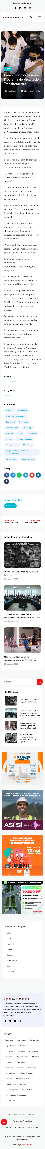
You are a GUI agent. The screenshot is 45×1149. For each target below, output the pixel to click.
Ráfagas (23, 1084)
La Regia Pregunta (26, 1073)
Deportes (11, 955)
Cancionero (21, 1062)
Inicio (9, 933)
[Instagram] (30, 8)
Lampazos (32, 433)
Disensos (32, 1068)
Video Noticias (28, 1090)
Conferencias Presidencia (16, 1095)
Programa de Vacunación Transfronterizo (17, 452)
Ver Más (10, 505)
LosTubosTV (12, 971)
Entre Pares (10, 1073)
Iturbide (9, 433)
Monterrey (27, 445)
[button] (31, 17)
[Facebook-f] (15, 8)
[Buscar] (40, 682)
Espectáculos (12, 960)
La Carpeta (10, 1051)
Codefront (10, 422)
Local (8, 69)
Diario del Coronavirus (15, 1068)
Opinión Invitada (23, 1079)
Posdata (21, 1051)
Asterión (9, 1062)
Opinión (10, 966)
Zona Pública (11, 1084)
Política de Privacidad (22, 1121)
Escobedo (23, 422)
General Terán (12, 428)
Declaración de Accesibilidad (22, 1115)
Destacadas (21, 1040)
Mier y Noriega (12, 445)
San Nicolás (11, 459)
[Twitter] (20, 8)
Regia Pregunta (12, 1090)
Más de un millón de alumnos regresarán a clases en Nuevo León (28, 725)
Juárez (20, 433)
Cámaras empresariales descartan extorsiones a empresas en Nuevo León (30, 713)
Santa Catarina (27, 459)
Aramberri (22, 410)
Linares (9, 439)
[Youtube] (25, 8)
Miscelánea (33, 1051)
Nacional (10, 944)
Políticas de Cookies (15, 1127)
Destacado (34, 1040)
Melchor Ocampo (24, 439)
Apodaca (10, 410)
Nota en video (22, 1057)
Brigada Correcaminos (16, 416)
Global (9, 949)
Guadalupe (28, 428)
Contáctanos (34, 1127)
